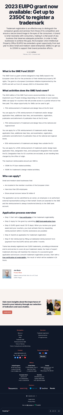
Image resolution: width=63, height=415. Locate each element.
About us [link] (20, 333)
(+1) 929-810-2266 (31, 371)
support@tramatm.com (20, 353)
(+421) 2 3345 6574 (24, 380)
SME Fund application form (45, 221)
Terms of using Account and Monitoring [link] (20, 346)
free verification (26, 217)
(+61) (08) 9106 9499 (39, 380)
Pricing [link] (20, 335)
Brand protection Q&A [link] (20, 341)
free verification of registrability (14, 257)
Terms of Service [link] (20, 344)
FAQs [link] (20, 337)
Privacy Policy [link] (31, 401)
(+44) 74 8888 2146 (16, 371)
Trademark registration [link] (43, 333)
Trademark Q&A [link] (20, 339)
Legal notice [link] (31, 399)
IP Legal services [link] (43, 337)
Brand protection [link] (42, 335)
